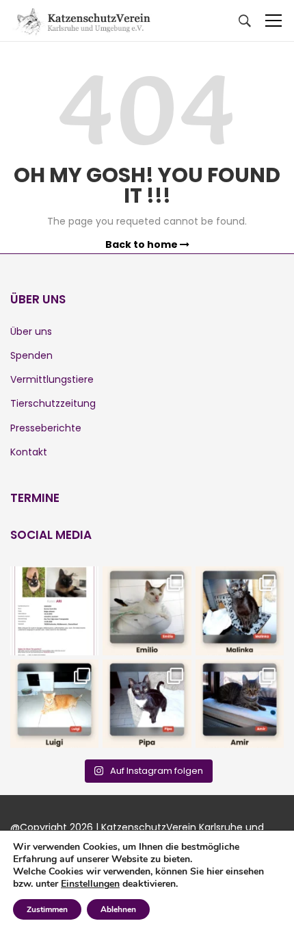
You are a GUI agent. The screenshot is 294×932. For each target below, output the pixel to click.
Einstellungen (90, 884)
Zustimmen (47, 909)
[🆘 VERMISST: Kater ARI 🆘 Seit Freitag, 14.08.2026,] (54, 610)
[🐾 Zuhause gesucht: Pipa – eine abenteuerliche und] (147, 703)
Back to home (142, 244)
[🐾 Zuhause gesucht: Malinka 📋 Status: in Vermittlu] (240, 610)
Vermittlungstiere (52, 379)
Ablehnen (118, 909)
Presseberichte (45, 428)
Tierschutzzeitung (53, 403)
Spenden (31, 355)
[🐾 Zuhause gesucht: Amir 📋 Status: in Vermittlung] (240, 703)
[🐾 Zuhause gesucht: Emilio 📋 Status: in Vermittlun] (147, 610)
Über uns (31, 331)
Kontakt (28, 452)
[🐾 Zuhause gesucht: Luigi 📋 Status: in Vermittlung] (54, 703)
